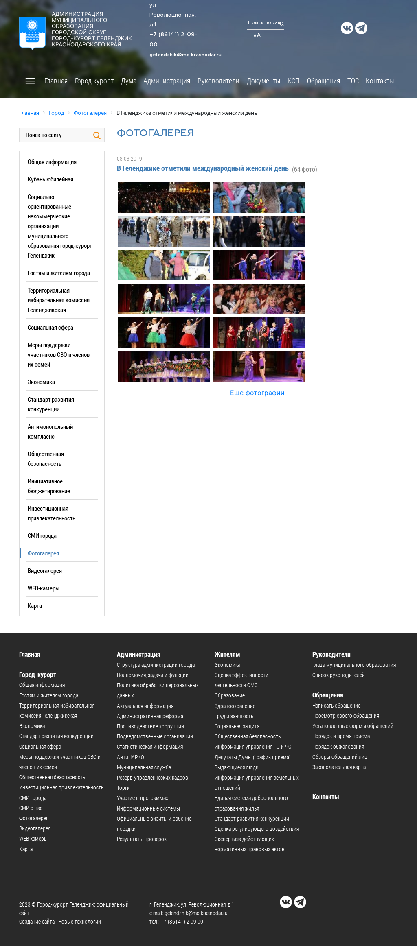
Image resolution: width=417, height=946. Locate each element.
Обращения (323, 80)
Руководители (218, 80)
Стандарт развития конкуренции (56, 736)
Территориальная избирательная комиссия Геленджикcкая (59, 300)
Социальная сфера (50, 327)
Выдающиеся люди (237, 767)
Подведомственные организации (155, 736)
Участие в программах (142, 798)
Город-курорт (94, 80)
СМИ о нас (30, 808)
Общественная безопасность (52, 777)
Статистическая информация (150, 746)
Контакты (380, 80)
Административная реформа (150, 716)
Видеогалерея (45, 570)
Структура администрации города (156, 665)
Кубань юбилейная (50, 179)
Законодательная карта (339, 767)
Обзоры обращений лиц (339, 756)
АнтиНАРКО (130, 757)
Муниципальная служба (144, 767)
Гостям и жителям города (59, 273)
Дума (128, 80)
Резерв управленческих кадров (152, 777)
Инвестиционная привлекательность (61, 787)
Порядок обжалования (338, 746)
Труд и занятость (234, 716)
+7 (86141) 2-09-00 (182, 921)
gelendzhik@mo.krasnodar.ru (185, 54)
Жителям (227, 654)
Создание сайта (37, 921)
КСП (294, 80)
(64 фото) (304, 169)
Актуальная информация (145, 706)
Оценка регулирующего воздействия (257, 828)
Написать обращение (336, 705)
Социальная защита (237, 726)
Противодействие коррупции (150, 726)
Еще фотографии (257, 393)
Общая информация (52, 161)
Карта (35, 605)
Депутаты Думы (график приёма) (253, 757)
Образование (230, 695)
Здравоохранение (235, 706)
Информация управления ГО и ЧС (253, 746)
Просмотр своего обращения (345, 715)
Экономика (41, 382)
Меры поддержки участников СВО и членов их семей (59, 354)
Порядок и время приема (341, 736)
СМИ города (42, 535)
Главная (56, 80)
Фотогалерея (43, 553)
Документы (264, 80)
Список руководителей (338, 675)
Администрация (166, 80)
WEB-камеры (43, 588)
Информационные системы (148, 808)
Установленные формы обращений (352, 726)
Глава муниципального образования (354, 665)
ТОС (353, 80)
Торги (123, 787)
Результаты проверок (142, 839)
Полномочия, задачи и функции (153, 675)
